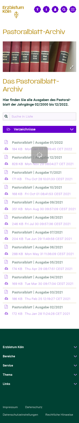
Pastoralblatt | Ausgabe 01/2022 (37, 142)
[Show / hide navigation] (72, 9)
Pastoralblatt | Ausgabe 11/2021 (37, 172)
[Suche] (63, 9)
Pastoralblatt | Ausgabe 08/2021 (37, 217)
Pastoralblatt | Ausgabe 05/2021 (37, 262)
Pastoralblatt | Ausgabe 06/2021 (37, 247)
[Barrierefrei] (37, 9)
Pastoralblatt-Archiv (34, 32)
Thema (7, 374)
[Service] (46, 9)
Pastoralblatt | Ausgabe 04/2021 (37, 277)
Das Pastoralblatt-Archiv (31, 85)
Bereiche (9, 356)
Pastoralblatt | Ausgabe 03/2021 (37, 292)
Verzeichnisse (24, 129)
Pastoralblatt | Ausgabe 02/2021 (37, 307)
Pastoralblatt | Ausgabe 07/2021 (37, 232)
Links (6, 384)
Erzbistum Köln (13, 347)
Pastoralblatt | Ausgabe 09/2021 (37, 202)
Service (8, 365)
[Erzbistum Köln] (15, 11)
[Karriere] (55, 9)
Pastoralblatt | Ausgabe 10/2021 (37, 187)
